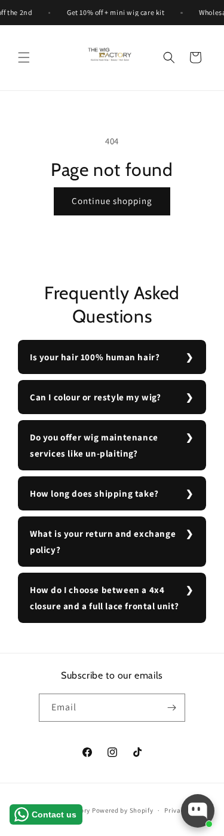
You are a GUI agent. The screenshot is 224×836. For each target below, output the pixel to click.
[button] (24, 57)
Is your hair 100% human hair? (94, 357)
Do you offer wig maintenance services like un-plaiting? (94, 445)
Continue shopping (112, 200)
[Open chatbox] (197, 811)
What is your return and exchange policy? (103, 541)
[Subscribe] (171, 708)
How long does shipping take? (94, 493)
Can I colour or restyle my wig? (95, 397)
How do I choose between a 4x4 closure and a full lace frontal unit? (104, 598)
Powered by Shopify (123, 810)
